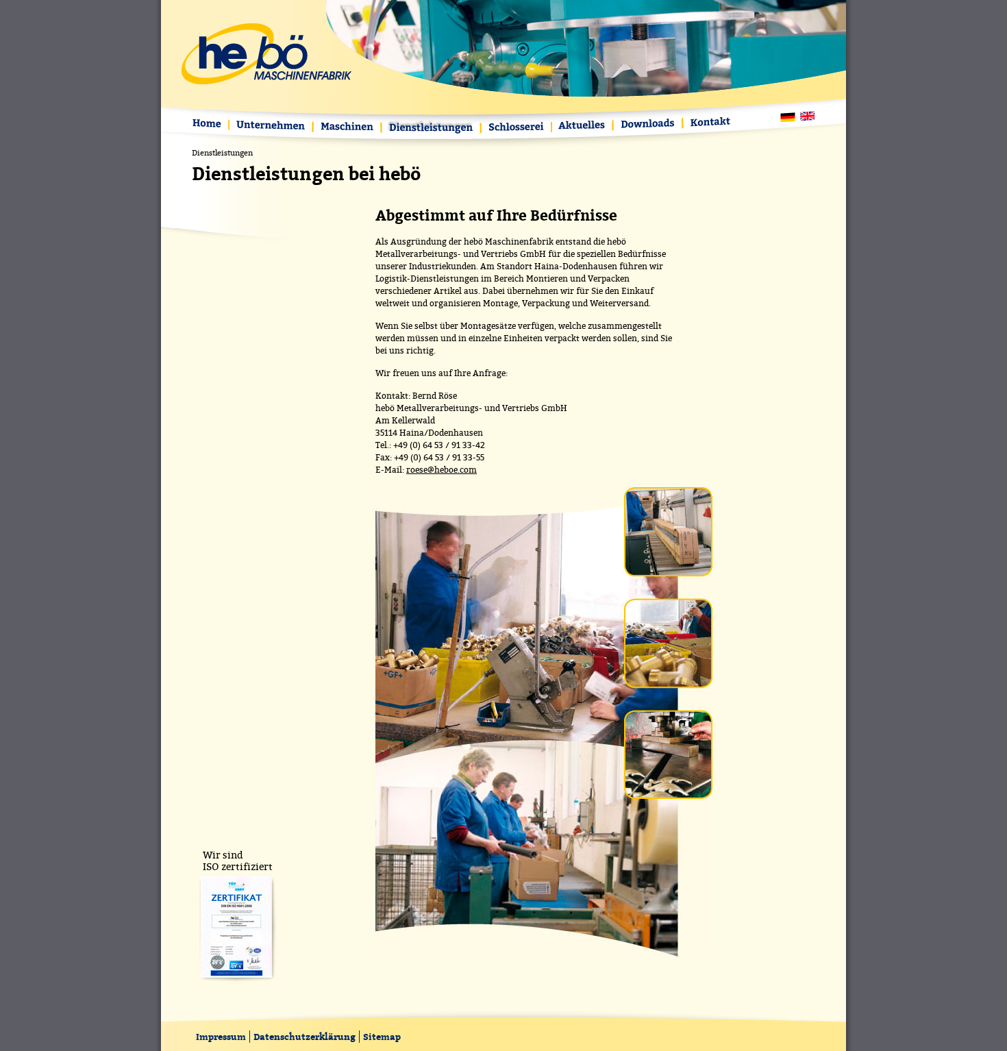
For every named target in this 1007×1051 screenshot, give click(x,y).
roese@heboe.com (441, 470)
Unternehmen (271, 126)
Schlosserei (517, 128)
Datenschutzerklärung (304, 1036)
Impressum (221, 1036)
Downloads (649, 124)
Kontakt (708, 123)
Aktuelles (583, 126)
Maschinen (348, 127)
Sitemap (382, 1036)
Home (209, 125)
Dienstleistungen (432, 128)
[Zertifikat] (237, 982)
